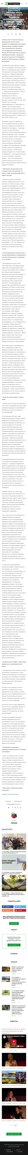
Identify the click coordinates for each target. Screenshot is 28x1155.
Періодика (14, 4)
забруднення (18, 801)
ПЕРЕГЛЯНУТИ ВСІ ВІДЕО (14, 1134)
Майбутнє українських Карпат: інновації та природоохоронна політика (18, 969)
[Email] (20, 808)
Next (16, 1050)
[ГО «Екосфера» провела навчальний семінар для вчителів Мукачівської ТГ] (14, 841)
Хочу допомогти (14, 945)
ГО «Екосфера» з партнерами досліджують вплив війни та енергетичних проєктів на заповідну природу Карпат (19, 981)
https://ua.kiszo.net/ (13, 794)
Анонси (14, 973)
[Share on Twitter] (15, 808)
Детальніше (14, 923)
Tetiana (12, 34)
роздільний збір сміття (13, 804)
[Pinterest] (18, 808)
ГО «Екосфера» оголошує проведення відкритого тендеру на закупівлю (12, 873)
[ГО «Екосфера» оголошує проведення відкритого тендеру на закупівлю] (14, 862)
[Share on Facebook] (12, 808)
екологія (8, 801)
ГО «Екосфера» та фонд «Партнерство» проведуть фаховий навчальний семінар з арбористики (13, 894)
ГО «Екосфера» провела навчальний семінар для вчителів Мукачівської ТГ (14, 852)
